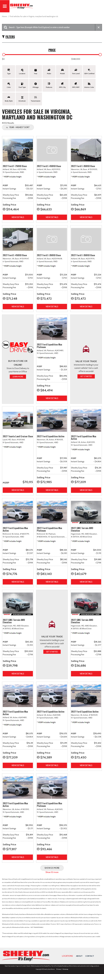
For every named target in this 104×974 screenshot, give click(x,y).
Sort (19, 127)
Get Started (86, 376)
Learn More (18, 377)
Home (4, 16)
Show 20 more (52, 868)
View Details (18, 217)
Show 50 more (52, 872)
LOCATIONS (67, 956)
